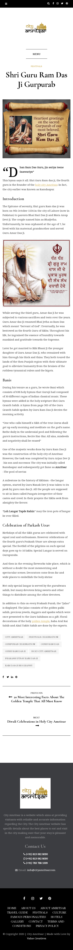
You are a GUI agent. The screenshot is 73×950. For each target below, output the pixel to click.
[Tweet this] (9, 677)
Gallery (17, 921)
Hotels (56, 917)
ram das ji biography (18, 665)
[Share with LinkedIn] (13, 677)
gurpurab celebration (20, 644)
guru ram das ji (15, 651)
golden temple (41, 621)
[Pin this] (17, 677)
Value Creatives (36, 938)
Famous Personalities (28, 917)
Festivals (36, 66)
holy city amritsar (43, 651)
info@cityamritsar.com (41, 870)
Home (11, 908)
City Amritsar (14, 637)
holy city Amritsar (46, 184)
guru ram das (50, 644)
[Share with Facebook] (5, 677)
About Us (28, 908)
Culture (59, 912)
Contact (36, 921)
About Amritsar (53, 908)
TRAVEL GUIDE (17, 912)
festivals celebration (43, 637)
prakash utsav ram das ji (21, 658)
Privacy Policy (47, 926)
